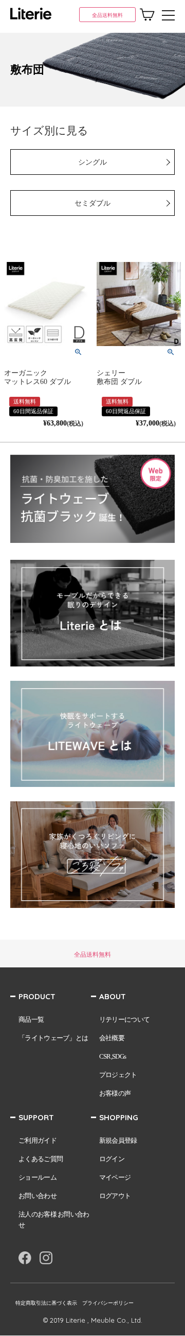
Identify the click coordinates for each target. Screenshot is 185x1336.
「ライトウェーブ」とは (53, 1038)
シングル (92, 162)
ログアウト (115, 1196)
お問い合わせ (37, 1196)
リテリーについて (124, 1019)
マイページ (115, 1177)
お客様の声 (115, 1093)
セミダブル (92, 203)
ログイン (111, 1159)
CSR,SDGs (112, 1056)
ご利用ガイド (37, 1140)
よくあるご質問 (40, 1159)
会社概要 (111, 1038)
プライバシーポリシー (108, 1303)
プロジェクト (118, 1075)
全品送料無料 (107, 15)
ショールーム (37, 1177)
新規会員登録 (118, 1140)
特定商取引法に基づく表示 (46, 1303)
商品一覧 (31, 1019)
